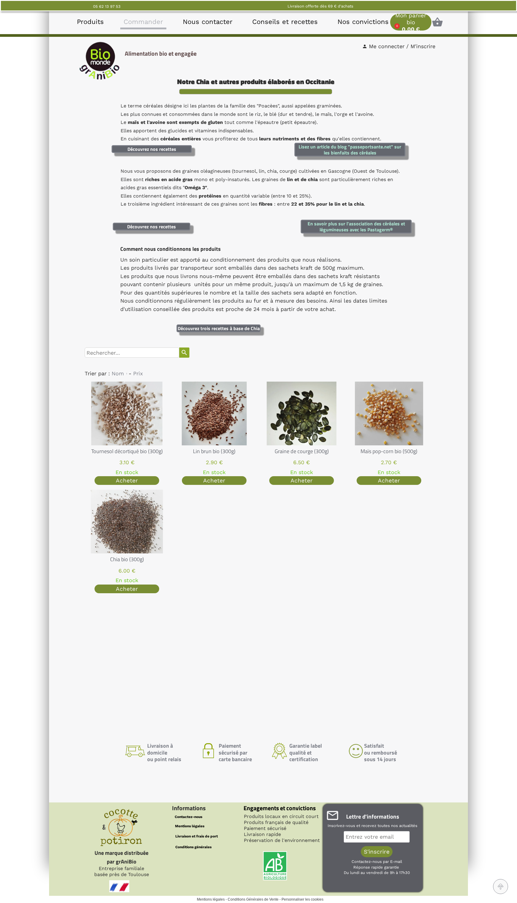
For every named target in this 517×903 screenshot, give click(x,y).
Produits (90, 21)
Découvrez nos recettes (151, 149)
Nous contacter (207, 21)
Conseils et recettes (285, 21)
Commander (143, 21)
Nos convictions (363, 21)
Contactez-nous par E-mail (377, 861)
